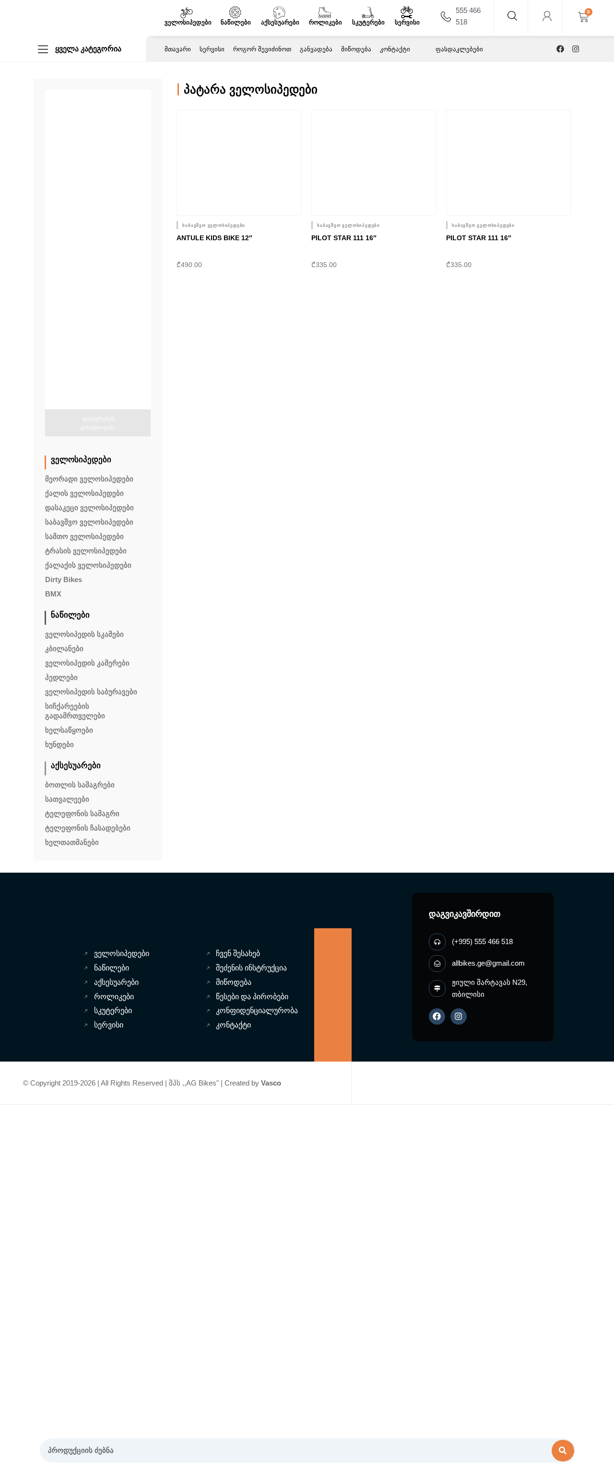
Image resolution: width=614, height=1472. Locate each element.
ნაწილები (236, 22)
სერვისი (407, 22)
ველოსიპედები (188, 22)
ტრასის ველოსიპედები (86, 551)
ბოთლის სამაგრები (80, 785)
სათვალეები (67, 799)
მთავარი (178, 49)
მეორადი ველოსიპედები (89, 479)
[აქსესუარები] (279, 12)
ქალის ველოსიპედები (84, 493)
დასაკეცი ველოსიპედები (89, 507)
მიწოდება (356, 49)
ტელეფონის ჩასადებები (87, 828)
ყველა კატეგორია (88, 49)
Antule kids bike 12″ (214, 238)
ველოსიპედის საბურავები (91, 692)
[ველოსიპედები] (186, 12)
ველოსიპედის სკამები (84, 634)
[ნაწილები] (235, 12)
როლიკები (325, 22)
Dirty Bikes (63, 579)
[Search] (563, 1450)
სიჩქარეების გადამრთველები (75, 711)
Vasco (271, 1083)
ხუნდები (59, 744)
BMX (53, 594)
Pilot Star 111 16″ (344, 238)
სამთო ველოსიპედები (84, 536)
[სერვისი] (407, 12)
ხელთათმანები (72, 842)
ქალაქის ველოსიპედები (88, 565)
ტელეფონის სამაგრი (82, 813)
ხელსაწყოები (69, 730)
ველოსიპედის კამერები (87, 663)
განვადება (316, 49)
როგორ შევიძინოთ (262, 49)
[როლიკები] (325, 12)
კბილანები (64, 648)
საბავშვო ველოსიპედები (89, 522)
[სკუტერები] (368, 12)
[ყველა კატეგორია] (43, 49)
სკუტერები (368, 22)
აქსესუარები (280, 22)
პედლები (61, 677)
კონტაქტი (395, 49)
